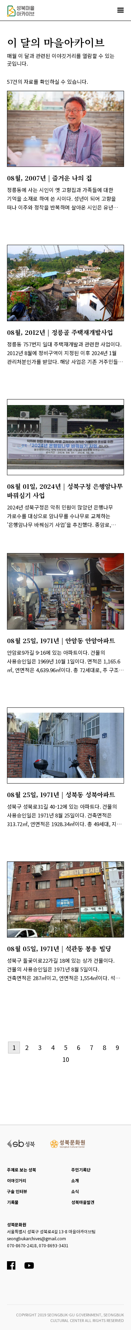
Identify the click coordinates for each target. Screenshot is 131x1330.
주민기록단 (80, 1170)
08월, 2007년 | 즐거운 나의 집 (49, 177)
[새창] (65, 129)
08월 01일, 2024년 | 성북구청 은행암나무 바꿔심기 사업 (65, 491)
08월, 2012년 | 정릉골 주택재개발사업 (60, 332)
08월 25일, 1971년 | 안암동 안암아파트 (61, 640)
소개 (75, 1180)
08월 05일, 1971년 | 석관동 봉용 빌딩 (59, 948)
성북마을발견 (82, 1202)
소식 (75, 1191)
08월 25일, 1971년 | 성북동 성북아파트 (61, 794)
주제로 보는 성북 (21, 1170)
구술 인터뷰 (17, 1191)
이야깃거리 (16, 1180)
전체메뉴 (120, 10)
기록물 (13, 1202)
